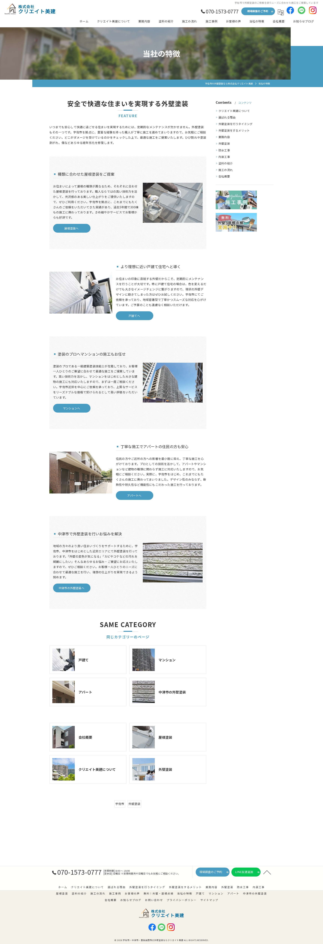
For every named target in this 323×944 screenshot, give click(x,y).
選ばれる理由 (227, 117)
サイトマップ (209, 900)
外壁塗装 (134, 804)
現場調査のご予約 (257, 11)
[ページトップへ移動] (267, 872)
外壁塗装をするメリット (234, 130)
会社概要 (224, 176)
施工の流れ (226, 170)
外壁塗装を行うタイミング (236, 124)
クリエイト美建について (234, 111)
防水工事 (224, 150)
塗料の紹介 (226, 163)
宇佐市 (119, 804)
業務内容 (224, 137)
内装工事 (224, 157)
